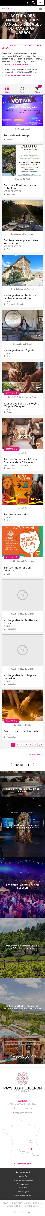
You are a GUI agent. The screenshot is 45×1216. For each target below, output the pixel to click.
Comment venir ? (24, 1164)
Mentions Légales (23, 1192)
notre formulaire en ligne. (19, 75)
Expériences (31, 1206)
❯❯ (40, 744)
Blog (6, 1203)
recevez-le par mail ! (21, 64)
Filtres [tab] (37, 92)
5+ (26, 744)
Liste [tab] (7, 92)
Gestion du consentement (23, 1196)
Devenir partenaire (23, 1184)
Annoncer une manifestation (23, 1180)
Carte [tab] (22, 92)
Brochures (32, 1203)
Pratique (17, 1203)
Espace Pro (23, 1176)
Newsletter (23, 1188)
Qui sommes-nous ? (23, 1172)
